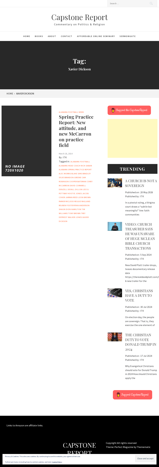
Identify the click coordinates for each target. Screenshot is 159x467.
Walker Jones (75, 217)
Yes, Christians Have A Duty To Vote (139, 295)
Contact (66, 36)
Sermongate (128, 36)
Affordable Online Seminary (96, 36)
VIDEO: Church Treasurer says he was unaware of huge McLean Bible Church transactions (140, 236)
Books (39, 36)
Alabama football (80, 161)
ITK (65, 157)
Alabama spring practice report (75, 169)
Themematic (143, 447)
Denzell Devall (67, 189)
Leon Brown (84, 197)
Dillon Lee (80, 189)
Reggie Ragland (82, 201)
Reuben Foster (66, 205)
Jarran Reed (72, 197)
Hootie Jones (75, 193)
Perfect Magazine (124, 447)
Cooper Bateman (77, 181)
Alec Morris (65, 173)
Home (26, 36)
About (52, 36)
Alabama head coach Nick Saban (75, 165)
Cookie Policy (57, 462)
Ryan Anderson (82, 205)
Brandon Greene (72, 177)
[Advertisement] (132, 138)
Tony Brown (74, 213)
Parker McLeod (66, 201)
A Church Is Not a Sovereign (141, 183)
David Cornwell (78, 185)
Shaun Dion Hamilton (70, 209)
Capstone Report (79, 17)
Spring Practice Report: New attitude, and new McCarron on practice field (76, 131)
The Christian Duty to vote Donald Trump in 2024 (140, 342)
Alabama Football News (71, 112)
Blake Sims (76, 173)
